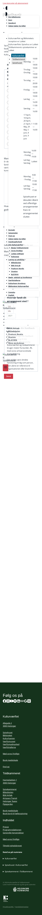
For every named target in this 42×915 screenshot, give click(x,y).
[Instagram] (8, 701)
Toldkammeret (11, 773)
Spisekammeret (10, 789)
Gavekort (12, 23)
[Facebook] (4, 701)
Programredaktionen (12, 830)
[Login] (22, 11)
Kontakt (11, 230)
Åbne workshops (16, 343)
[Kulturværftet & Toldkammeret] (21, 305)
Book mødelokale (10, 760)
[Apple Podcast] (29, 701)
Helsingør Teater (10, 801)
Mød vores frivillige (11, 753)
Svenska (11, 292)
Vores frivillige (17, 251)
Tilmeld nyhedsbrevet (12, 845)
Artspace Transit (10, 798)
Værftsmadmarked (11, 744)
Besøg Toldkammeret (19, 248)
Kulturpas (15, 256)
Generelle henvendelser (13, 833)
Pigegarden (8, 804)
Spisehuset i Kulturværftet (16, 865)
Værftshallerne (14, 280)
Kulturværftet (11, 858)
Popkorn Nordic (17, 268)
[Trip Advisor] (22, 701)
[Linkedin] (18, 701)
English (11, 295)
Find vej (11, 236)
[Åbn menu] (5, 367)
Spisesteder (13, 233)
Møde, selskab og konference (20, 277)
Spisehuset (7, 732)
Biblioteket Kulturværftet (18, 286)
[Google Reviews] (25, 701)
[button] (9, 11)
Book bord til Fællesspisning (15, 813)
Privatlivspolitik (8, 907)
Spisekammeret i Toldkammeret (19, 871)
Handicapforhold (15, 242)
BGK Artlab (7, 795)
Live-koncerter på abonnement (15, 3)
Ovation (14, 271)
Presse (6, 827)
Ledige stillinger (17, 254)
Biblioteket (7, 735)
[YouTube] (11, 701)
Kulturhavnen (9, 738)
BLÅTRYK (14, 274)
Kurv (10, 20)
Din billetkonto (14, 17)
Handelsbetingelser (21, 907)
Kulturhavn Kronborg (16, 283)
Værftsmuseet (9, 741)
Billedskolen (16, 263)
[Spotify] (6, 349)
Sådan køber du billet (17, 26)
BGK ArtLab (15, 265)
